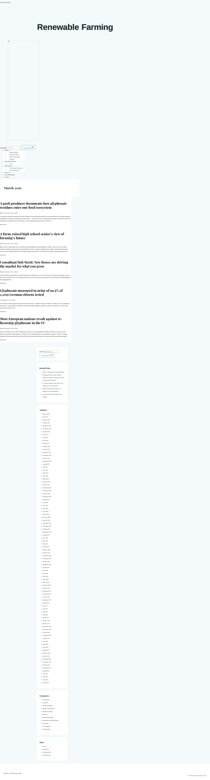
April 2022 (45, 440)
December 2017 (47, 591)
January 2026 (46, 414)
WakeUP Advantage (14, 157)
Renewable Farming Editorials (50, 720)
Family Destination (48, 705)
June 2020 (45, 505)
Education (45, 702)
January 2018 (46, 588)
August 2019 (46, 535)
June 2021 (45, 470)
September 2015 (47, 668)
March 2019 (46, 547)
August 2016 (46, 638)
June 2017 (45, 609)
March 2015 (46, 682)
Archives (7, 177)
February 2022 (46, 446)
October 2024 (46, 420)
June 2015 (45, 676)
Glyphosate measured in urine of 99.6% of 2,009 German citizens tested (31, 292)
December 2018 (47, 555)
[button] (106, 150)
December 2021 (47, 452)
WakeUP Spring (13, 152)
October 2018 (46, 561)
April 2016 (45, 647)
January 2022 (46, 449)
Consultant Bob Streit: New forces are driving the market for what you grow (34, 264)
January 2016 (46, 656)
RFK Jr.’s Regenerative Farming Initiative (53, 372)
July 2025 (45, 417)
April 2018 (45, 579)
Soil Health (46, 723)
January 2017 (46, 623)
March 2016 (46, 650)
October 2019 (46, 529)
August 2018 (46, 567)
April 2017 (45, 614)
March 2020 (46, 514)
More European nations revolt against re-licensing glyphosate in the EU (31, 321)
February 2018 (46, 585)
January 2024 (46, 423)
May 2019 (45, 544)
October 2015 (46, 665)
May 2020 (45, 508)
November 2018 (47, 558)
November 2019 (47, 526)
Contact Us (7, 172)
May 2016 (45, 644)
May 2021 (45, 473)
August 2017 (46, 603)
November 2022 (47, 428)
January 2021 (46, 485)
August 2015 (46, 671)
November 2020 (47, 490)
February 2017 (46, 620)
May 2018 (45, 576)
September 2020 (47, 496)
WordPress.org (46, 755)
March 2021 (46, 479)
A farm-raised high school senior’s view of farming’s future (32, 236)
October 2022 (46, 431)
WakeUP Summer (14, 154)
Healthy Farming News (49, 708)
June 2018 (45, 573)
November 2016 (47, 629)
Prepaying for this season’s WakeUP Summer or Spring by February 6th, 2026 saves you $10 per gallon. (53, 377)
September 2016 (47, 635)
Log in (44, 746)
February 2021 (46, 482)
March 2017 (46, 617)
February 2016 (46, 653)
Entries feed (46, 749)
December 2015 (47, 659)
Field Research (8, 166)
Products (7, 150)
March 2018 (46, 582)
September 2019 (47, 532)
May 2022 (45, 437)
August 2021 (46, 464)
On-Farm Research (14, 170)
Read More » (3, 224)
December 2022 (47, 425)
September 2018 (47, 564)
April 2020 (45, 511)
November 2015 (47, 662)
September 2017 (47, 600)
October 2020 (46, 493)
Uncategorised (3, 300)
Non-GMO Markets (10, 175)
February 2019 (46, 549)
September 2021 (47, 461)
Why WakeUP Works (10, 161)
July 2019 (45, 538)
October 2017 (46, 597)
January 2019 (46, 552)
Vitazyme (11, 159)
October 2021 (46, 458)
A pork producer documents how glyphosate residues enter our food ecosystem (33, 205)
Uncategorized (46, 729)
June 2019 (45, 541)
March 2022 (46, 443)
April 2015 (45, 679)
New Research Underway (16, 168)
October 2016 (46, 632)
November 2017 (47, 594)
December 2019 (47, 523)
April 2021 (45, 476)
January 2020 (46, 520)
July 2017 (45, 606)
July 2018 (45, 570)
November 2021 (47, 455)
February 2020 (46, 517)
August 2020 (46, 499)
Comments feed (47, 752)
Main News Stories (5, 213)
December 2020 (47, 487)
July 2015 (45, 674)
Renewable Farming (5, 2)
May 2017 (45, 611)
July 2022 (45, 434)
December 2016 (47, 626)
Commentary (46, 699)
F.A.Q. (11, 163)
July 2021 (45, 467)
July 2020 (45, 502)
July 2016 (45, 641)
